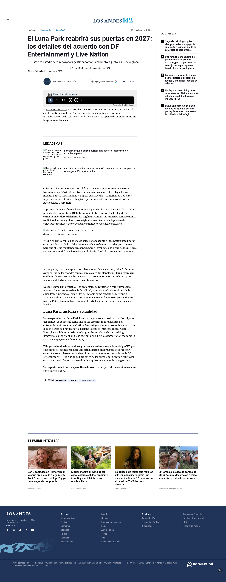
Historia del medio (191, 526)
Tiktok (20, 530)
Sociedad (65, 530)
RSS (185, 522)
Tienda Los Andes (150, 522)
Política (64, 522)
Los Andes (32, 30)
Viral (103, 538)
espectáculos (83, 116)
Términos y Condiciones (194, 514)
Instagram (14, 530)
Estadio (50, 109)
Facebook (7, 530)
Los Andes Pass (149, 518)
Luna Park (61, 109)
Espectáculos (46, 30)
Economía (65, 526)
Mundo (104, 514)
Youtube (32, 530)
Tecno (104, 534)
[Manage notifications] (220, 570)
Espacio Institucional (111, 541)
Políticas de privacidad (193, 518)
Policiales (65, 534)
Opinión (105, 518)
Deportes (65, 538)
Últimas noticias (68, 518)
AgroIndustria (107, 530)
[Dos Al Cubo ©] (200, 566)
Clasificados (148, 526)
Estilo (103, 526)
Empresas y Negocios (111, 522)
